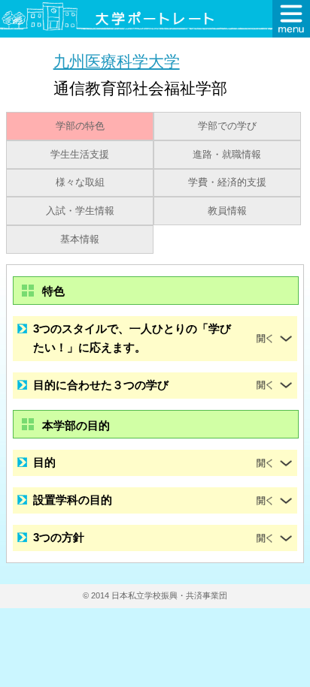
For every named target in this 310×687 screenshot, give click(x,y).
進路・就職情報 (227, 154)
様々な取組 (80, 182)
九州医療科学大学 (116, 61)
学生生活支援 (79, 154)
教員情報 (227, 211)
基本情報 (79, 239)
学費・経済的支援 (227, 182)
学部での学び (227, 126)
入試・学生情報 (80, 211)
